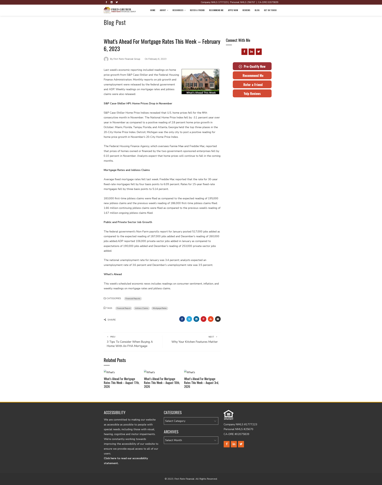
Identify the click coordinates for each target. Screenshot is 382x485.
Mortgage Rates (160, 308)
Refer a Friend (197, 10)
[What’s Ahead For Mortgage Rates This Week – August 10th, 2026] (149, 372)
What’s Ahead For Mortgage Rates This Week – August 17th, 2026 (121, 382)
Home (152, 10)
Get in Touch (270, 10)
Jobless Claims (141, 308)
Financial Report (124, 308)
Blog (257, 10)
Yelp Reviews (252, 93)
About (163, 10)
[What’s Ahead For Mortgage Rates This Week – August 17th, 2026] (109, 372)
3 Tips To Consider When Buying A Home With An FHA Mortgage (130, 341)
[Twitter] (259, 52)
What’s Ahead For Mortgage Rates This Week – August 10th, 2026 (162, 382)
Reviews (246, 10)
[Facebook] (244, 52)
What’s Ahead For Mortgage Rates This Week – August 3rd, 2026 (201, 382)
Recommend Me (216, 10)
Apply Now (233, 10)
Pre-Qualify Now (253, 66)
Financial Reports (132, 298)
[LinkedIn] (252, 52)
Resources (177, 10)
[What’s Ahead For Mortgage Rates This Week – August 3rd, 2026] (189, 372)
